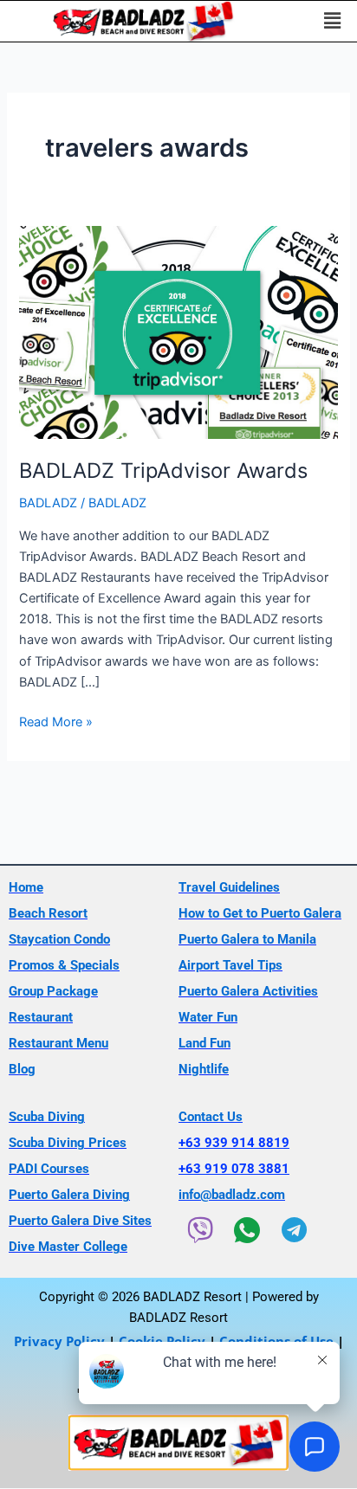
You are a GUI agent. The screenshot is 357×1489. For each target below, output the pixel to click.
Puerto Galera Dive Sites (80, 1220)
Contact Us (210, 1117)
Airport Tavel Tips (230, 965)
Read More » (56, 721)
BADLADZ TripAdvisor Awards (163, 470)
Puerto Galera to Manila (247, 939)
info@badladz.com (231, 1194)
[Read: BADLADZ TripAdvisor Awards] (178, 331)
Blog (22, 1069)
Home (26, 887)
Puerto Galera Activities (248, 991)
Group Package (53, 991)
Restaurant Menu (58, 1043)
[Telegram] (293, 1230)
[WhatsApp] (247, 1230)
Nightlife (203, 1069)
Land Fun (204, 1043)
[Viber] (200, 1230)
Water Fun (207, 1017)
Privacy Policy (59, 1341)
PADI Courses (49, 1168)
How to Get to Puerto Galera (259, 913)
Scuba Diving (47, 1117)
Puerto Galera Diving (69, 1194)
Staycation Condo (59, 939)
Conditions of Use (276, 1341)
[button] (332, 21)
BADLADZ (48, 503)
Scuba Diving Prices (68, 1143)
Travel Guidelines (229, 887)
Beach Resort (48, 913)
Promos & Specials (64, 965)
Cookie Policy (162, 1341)
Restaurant (41, 1017)
